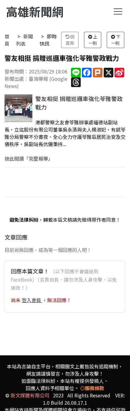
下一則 (115, 40)
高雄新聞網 (34, 11)
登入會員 (32, 300)
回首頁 (70, 40)
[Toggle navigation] (117, 11)
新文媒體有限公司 (30, 395)
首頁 (7, 40)
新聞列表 (24, 40)
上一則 (93, 40)
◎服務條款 (92, 388)
